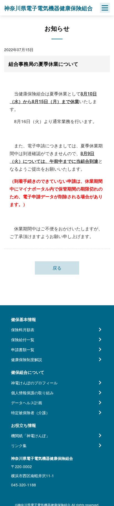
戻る (57, 268)
